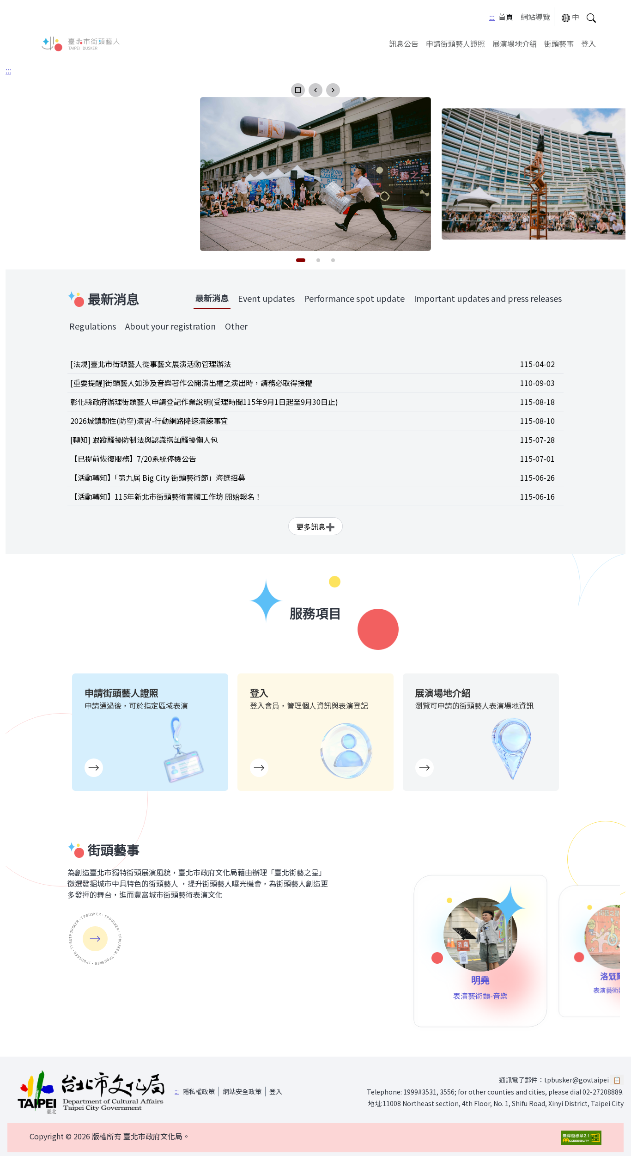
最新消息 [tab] (212, 298)
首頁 (505, 16)
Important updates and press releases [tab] (488, 298)
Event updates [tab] (266, 298)
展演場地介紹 (514, 43)
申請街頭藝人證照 (455, 43)
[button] (298, 90)
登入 (588, 43)
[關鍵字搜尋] (591, 16)
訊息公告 (404, 43)
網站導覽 (535, 16)
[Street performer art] (95, 938)
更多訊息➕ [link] (315, 526)
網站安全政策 (242, 1091)
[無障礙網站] (581, 1138)
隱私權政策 (198, 1091)
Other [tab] (236, 326)
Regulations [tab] (92, 326)
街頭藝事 (559, 43)
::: (492, 16)
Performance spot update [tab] (354, 298)
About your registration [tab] (170, 326)
